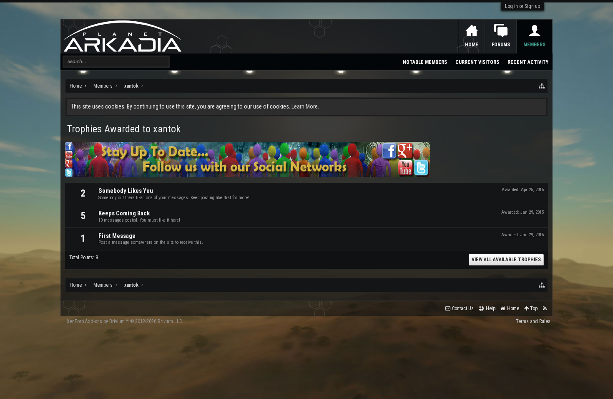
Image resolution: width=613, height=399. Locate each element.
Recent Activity (527, 62)
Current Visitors (477, 62)
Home (471, 45)
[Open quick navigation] (542, 86)
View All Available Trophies (506, 260)
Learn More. (305, 106)
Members (534, 45)
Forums (501, 45)
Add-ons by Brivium (125, 321)
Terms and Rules (533, 321)
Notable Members (425, 62)
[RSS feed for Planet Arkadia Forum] (545, 308)
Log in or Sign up (522, 6)
